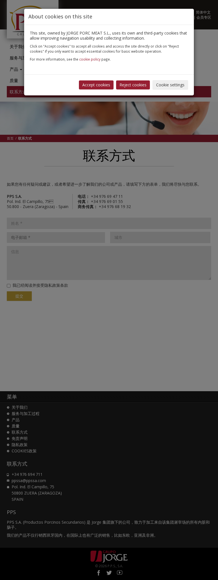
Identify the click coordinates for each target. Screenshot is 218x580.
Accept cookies (96, 84)
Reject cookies (133, 84)
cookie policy (89, 59)
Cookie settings (170, 84)
